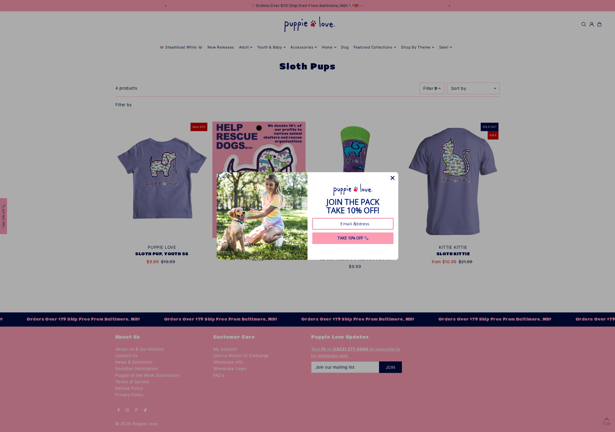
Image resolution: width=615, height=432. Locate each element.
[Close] (392, 178)
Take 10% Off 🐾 (353, 238)
